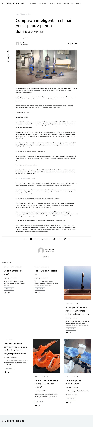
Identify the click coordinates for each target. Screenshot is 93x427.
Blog (36, 267)
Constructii (18, 267)
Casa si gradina (25, 14)
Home (17, 14)
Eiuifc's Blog (13, 3)
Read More (9, 289)
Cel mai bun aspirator (22, 178)
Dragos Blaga (23, 43)
